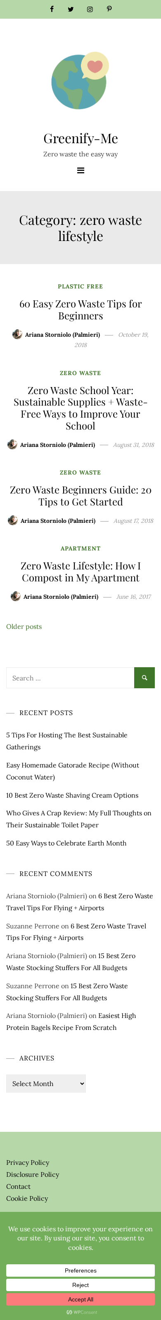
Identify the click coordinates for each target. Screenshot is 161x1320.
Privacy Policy (27, 1162)
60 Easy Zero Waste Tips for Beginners (80, 309)
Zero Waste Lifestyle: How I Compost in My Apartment (81, 571)
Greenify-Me (80, 137)
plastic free (80, 286)
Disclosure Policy (32, 1174)
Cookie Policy (27, 1198)
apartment (81, 548)
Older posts (24, 626)
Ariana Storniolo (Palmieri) (62, 334)
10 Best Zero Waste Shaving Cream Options (72, 795)
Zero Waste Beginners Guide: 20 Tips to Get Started (81, 495)
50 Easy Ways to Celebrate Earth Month (66, 843)
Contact (18, 1186)
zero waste (80, 373)
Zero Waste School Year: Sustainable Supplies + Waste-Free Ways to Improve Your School (81, 407)
